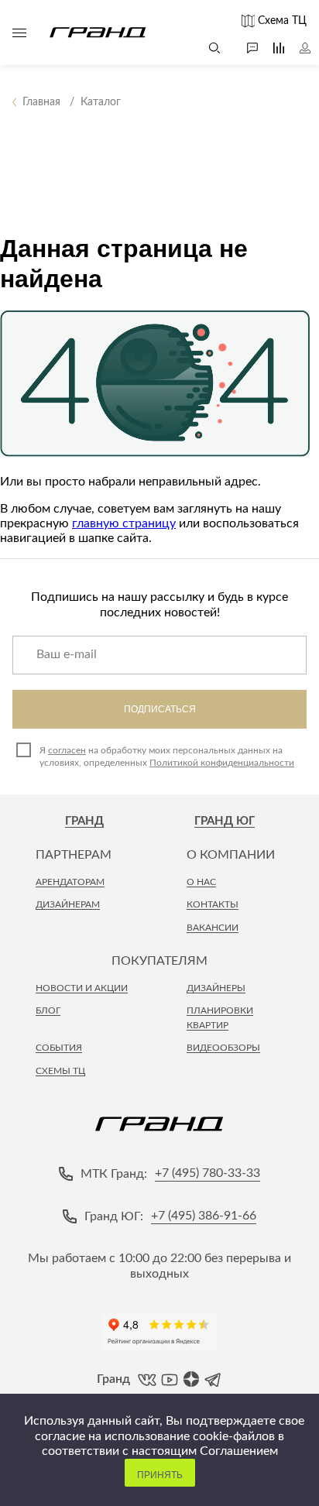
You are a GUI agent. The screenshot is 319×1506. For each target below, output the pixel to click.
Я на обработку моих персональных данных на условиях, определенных (166, 756)
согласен (67, 750)
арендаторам (70, 882)
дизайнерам (68, 904)
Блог (48, 1010)
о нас (201, 882)
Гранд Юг (224, 821)
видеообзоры (223, 1047)
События (59, 1047)
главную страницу (124, 523)
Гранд (84, 821)
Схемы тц (60, 1070)
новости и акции (82, 988)
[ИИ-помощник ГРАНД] (245, 48)
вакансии (212, 927)
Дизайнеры (216, 988)
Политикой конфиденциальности (221, 762)
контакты (212, 904)
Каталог (19, 32)
